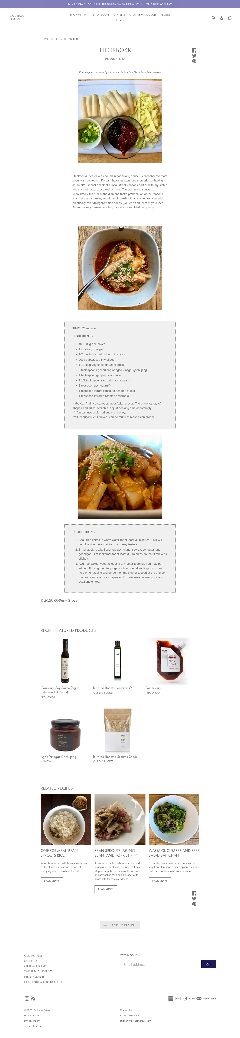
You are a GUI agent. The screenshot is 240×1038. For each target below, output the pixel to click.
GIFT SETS (119, 15)
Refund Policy (32, 1015)
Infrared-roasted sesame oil (112, 396)
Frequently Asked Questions (43, 982)
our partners (33, 955)
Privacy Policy (32, 1020)
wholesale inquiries (38, 971)
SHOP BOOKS (101, 15)
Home (45, 39)
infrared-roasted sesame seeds (114, 391)
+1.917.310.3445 (129, 1015)
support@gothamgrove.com (135, 1020)
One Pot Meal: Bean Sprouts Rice (59, 853)
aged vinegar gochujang (131, 370)
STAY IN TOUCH (130, 955)
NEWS (120, 20)
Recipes (55, 39)
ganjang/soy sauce (108, 375)
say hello (30, 961)
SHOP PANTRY (80, 15)
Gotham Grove (42, 1010)
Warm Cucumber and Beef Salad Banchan (174, 853)
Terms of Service (33, 1026)
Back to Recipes (123, 925)
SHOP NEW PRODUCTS (143, 15)
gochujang (104, 370)
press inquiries (34, 977)
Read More (51, 881)
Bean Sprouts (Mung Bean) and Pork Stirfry (116, 853)
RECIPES (165, 15)
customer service (36, 966)
